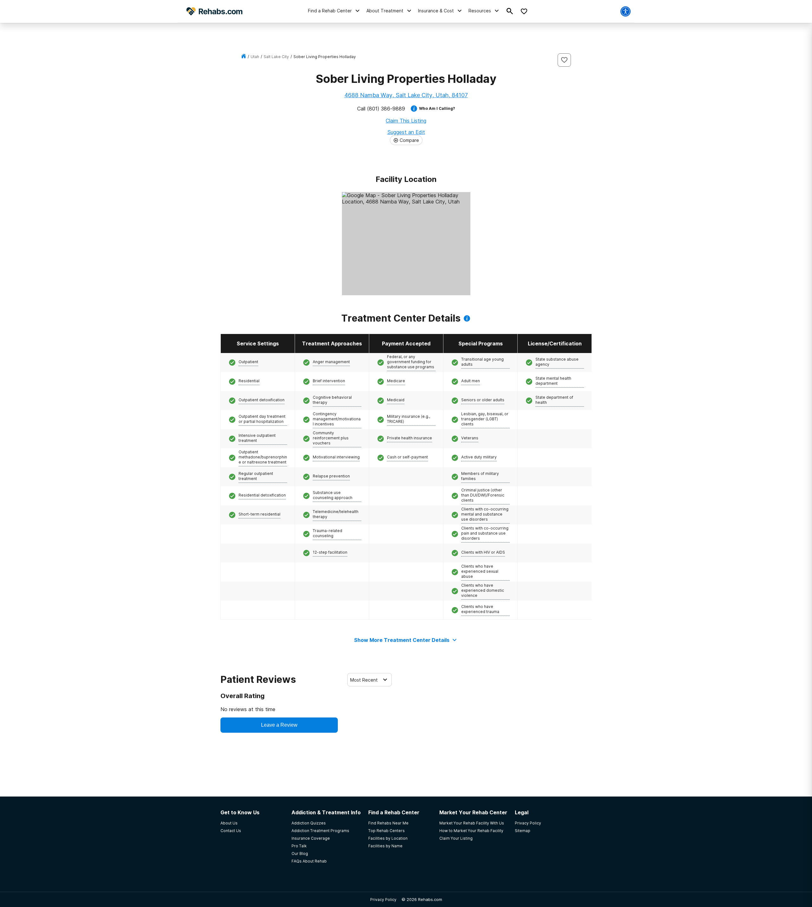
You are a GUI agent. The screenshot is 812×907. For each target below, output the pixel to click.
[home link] (243, 56)
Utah (255, 56)
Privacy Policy (383, 899)
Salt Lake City (276, 56)
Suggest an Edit (406, 132)
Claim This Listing (406, 120)
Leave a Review (279, 725)
